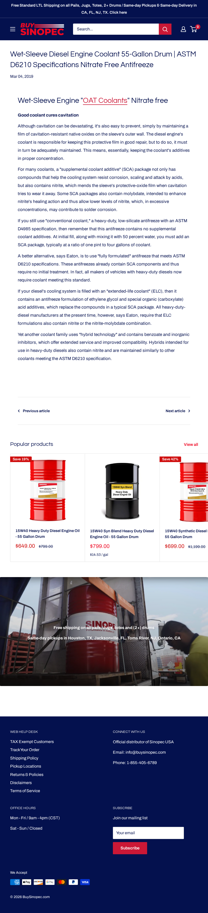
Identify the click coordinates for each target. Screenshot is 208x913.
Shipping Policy (24, 758)
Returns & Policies (26, 774)
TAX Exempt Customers (32, 741)
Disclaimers (21, 783)
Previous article (36, 411)
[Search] (165, 29)
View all (191, 444)
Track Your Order (24, 750)
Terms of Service (25, 791)
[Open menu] (12, 29)
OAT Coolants (105, 100)
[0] (193, 29)
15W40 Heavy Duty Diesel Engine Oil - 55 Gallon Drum (47, 534)
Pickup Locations (25, 766)
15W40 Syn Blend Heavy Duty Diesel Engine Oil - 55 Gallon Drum (122, 534)
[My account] (183, 29)
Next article (175, 411)
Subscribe (130, 848)
